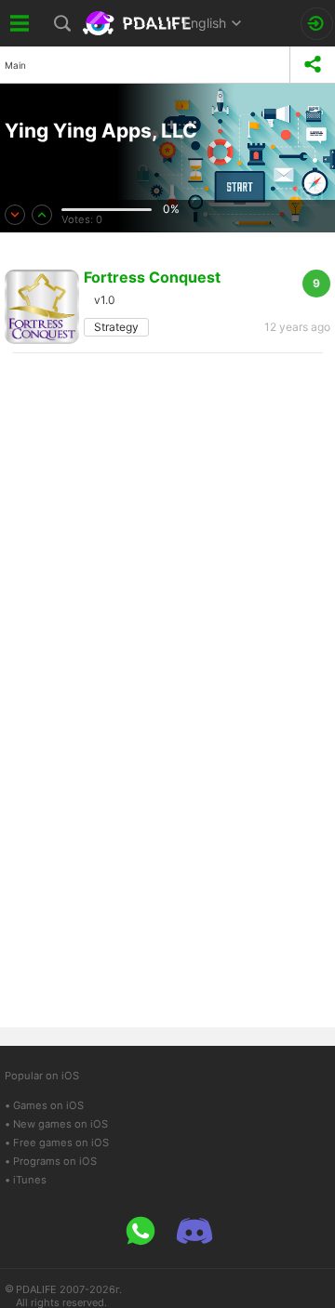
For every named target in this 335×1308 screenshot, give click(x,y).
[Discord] (194, 1231)
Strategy (116, 327)
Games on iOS (48, 1105)
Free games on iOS (61, 1142)
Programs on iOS (55, 1161)
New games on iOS (60, 1123)
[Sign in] (317, 23)
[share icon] (312, 64)
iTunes (30, 1179)
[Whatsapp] (140, 1231)
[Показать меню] (20, 23)
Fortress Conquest (152, 277)
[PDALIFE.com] (138, 23)
